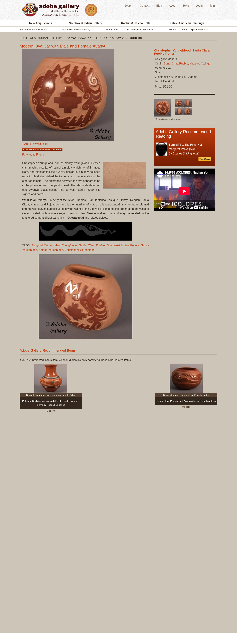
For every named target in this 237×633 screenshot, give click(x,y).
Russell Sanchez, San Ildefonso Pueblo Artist (50, 395)
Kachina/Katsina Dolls (135, 23)
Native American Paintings (187, 23)
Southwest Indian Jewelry (76, 29)
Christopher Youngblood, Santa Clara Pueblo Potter (182, 52)
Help (186, 5)
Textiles (172, 29)
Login (199, 5)
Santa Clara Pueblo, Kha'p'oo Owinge (96, 38)
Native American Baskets (33, 29)
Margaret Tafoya (42, 245)
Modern (136, 38)
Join (212, 5)
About (172, 5)
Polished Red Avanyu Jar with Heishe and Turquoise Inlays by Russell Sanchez (50, 403)
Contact (144, 5)
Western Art (112, 29)
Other (184, 29)
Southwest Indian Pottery (85, 23)
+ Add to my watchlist (35, 143)
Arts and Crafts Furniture (139, 29)
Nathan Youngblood (51, 249)
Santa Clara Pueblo (92, 245)
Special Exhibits (199, 29)
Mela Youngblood (65, 245)
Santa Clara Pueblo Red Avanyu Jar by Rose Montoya (186, 401)
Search (128, 5)
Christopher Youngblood (80, 249)
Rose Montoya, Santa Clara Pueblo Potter (186, 395)
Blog (159, 5)
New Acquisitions (40, 23)
